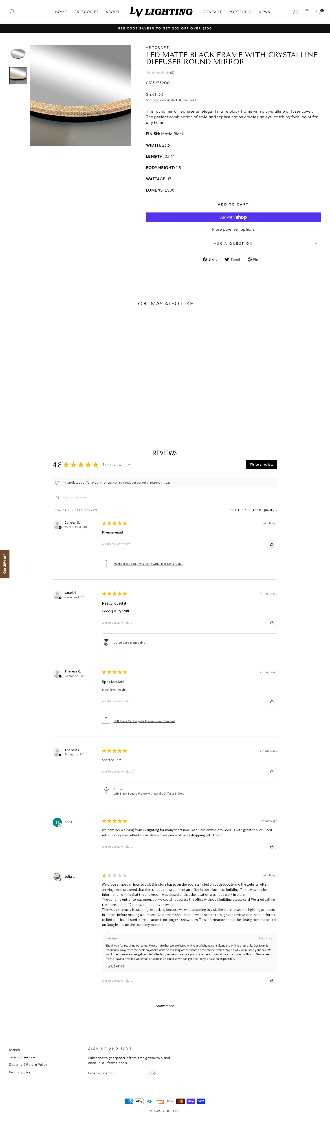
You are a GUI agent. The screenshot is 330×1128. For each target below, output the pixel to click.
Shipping (153, 100)
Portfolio (240, 11)
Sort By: (239, 510)
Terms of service (22, 1057)
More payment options (233, 229)
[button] (129, 464)
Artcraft (158, 47)
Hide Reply (112, 938)
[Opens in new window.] (60, 825)
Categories (86, 11)
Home (61, 11)
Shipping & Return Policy (28, 1064)
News (264, 11)
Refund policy (20, 1072)
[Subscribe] (153, 1073)
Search (14, 1050)
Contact (212, 11)
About (113, 11)
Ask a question (233, 243)
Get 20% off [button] (5, 564)
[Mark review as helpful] (271, 544)
